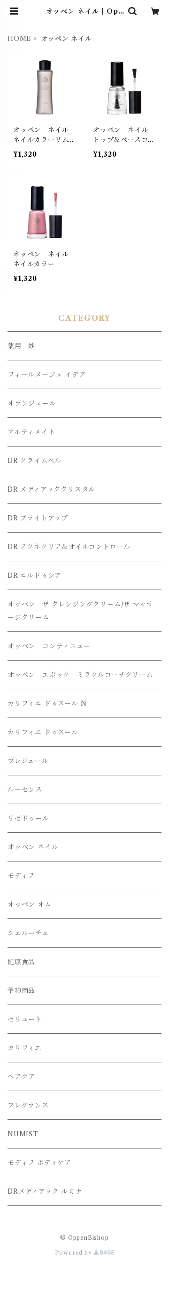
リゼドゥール (28, 818)
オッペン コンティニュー (49, 646)
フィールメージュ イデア (47, 374)
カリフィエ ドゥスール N (47, 703)
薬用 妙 (21, 346)
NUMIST (23, 1134)
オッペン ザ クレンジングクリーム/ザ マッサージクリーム (80, 611)
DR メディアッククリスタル (51, 489)
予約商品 (21, 990)
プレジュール (28, 761)
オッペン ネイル (33, 847)
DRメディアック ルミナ (45, 1191)
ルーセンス (25, 789)
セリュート (25, 1019)
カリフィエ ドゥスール (43, 732)
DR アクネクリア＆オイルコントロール (69, 546)
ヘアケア (21, 1076)
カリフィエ (25, 1048)
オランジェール (32, 403)
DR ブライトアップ (38, 518)
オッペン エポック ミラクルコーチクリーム (80, 674)
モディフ (21, 875)
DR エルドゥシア (34, 575)
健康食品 (21, 961)
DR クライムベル (34, 460)
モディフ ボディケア (39, 1162)
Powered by (74, 1252)
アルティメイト (31, 432)
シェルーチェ (28, 933)
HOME (19, 38)
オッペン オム (30, 904)
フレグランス (28, 1105)
